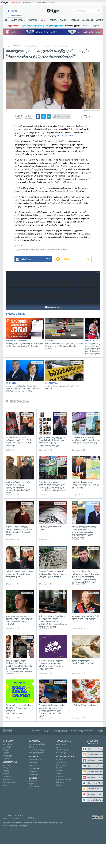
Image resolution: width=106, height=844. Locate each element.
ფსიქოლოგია (61, 744)
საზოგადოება (46, 46)
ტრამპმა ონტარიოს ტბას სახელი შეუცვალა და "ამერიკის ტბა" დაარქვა (86, 476)
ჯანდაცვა (6, 771)
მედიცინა (59, 747)
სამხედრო (6, 758)
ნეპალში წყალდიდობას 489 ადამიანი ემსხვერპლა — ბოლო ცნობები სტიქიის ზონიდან (53, 565)
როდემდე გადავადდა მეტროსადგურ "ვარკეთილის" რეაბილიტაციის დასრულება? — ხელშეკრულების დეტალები (53, 476)
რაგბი (31, 784)
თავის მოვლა (61, 753)
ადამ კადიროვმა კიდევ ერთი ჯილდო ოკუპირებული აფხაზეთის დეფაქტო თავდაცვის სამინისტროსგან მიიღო (19, 476)
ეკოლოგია (7, 765)
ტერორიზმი (7, 747)
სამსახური (59, 776)
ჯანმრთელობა (63, 741)
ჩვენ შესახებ (36, 731)
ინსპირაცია (60, 782)
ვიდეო (53, 20)
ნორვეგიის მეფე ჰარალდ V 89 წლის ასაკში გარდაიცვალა (86, 610)
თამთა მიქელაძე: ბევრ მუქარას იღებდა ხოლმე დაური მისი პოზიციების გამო (19, 565)
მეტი (95, 26)
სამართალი (7, 779)
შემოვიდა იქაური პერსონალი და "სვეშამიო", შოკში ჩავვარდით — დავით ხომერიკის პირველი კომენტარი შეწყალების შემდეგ (53, 610)
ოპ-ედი (63, 20)
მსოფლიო (6, 750)
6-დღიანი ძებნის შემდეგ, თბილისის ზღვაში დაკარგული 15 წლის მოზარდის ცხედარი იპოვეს (19, 520)
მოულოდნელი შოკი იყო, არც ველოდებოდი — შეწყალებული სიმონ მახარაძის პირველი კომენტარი (19, 610)
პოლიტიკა (86, 26)
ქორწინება (30, 249)
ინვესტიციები (17, 15)
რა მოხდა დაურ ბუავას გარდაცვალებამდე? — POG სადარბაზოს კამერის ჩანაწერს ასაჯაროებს (19, 431)
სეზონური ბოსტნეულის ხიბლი (86, 699)
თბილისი (6, 774)
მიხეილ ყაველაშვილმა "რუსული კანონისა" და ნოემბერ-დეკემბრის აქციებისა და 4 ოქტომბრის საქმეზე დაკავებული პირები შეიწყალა (19, 654)
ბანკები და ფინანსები (37, 744)
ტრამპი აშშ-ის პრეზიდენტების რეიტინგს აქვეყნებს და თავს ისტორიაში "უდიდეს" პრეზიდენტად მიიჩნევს (53, 431)
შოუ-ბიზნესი (33, 774)
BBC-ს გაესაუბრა (65, 135)
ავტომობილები (61, 765)
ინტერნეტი (33, 762)
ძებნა (53, 2)
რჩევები (59, 785)
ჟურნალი (32, 20)
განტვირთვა (27, 2)
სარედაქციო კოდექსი (61, 731)
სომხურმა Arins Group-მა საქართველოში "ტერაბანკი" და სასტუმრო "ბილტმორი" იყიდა (86, 431)
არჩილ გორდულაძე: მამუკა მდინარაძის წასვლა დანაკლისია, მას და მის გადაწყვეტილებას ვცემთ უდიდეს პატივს (86, 520)
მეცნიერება (33, 765)
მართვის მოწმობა (41, 2)
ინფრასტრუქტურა (9, 782)
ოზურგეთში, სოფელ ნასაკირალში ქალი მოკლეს (64, 375)
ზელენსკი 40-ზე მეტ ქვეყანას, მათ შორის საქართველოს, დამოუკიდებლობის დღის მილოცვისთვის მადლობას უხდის (53, 699)
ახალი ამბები (15, 2)
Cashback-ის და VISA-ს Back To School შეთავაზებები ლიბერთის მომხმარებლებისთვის (19, 699)
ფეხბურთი (33, 781)
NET (44, 20)
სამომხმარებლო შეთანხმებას (48, 823)
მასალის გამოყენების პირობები (82, 731)
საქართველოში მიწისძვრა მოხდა (53, 520)
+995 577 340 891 (30, 818)
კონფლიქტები (8, 756)
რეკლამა (47, 731)
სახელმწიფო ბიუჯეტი (37, 750)
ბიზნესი (32, 747)
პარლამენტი (7, 744)
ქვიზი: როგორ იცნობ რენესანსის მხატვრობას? (86, 654)
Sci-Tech (33, 756)
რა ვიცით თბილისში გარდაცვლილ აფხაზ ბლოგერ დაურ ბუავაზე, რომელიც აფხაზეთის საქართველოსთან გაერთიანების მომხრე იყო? (86, 565)
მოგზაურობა (60, 762)
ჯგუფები (14, 11)
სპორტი (33, 778)
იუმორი (58, 774)
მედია (5, 785)
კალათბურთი (34, 786)
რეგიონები (7, 776)
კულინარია (60, 768)
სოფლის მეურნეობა (36, 753)
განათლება (7, 768)
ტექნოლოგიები (35, 759)
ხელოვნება (33, 771)
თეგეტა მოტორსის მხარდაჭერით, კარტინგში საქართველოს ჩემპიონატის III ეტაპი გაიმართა (64, 334)
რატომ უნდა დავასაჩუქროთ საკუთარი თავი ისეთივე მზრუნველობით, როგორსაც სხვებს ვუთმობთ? (53, 654)
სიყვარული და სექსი (61, 46)
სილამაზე (59, 759)
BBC (23, 246)
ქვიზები (75, 20)
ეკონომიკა (34, 741)
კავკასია (6, 753)
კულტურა (34, 769)
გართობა (59, 771)
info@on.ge (16, 818)
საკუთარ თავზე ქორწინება (56, 249)
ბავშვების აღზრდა (62, 750)
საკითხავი (87, 20)
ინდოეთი (40, 249)
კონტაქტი (100, 731)
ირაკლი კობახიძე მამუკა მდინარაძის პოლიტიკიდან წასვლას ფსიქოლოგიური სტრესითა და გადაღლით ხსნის (24, 376)
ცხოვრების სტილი (31, 46)
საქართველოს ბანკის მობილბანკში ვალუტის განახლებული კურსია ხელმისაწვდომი (24, 332)
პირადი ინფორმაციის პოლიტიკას (15, 826)
